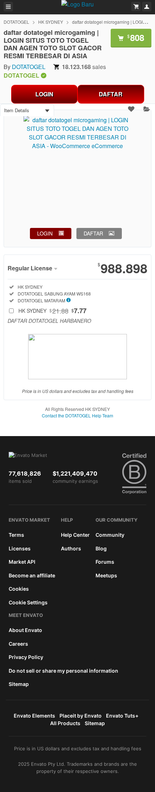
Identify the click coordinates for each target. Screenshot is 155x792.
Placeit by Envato (80, 716)
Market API (22, 562)
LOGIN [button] (45, 233)
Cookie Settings (28, 602)
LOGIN (44, 94)
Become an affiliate (32, 575)
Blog (101, 548)
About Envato (25, 630)
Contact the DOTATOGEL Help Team (77, 415)
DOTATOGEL (16, 22)
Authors (71, 548)
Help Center (75, 535)
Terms (16, 535)
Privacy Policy (26, 657)
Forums (105, 562)
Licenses (20, 548)
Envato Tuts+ (122, 716)
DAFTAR (111, 94)
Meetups (106, 575)
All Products (65, 723)
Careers (18, 644)
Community (110, 535)
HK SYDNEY (50, 22)
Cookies (19, 589)
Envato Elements (34, 716)
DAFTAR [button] (93, 233)
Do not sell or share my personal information (63, 671)
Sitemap (19, 684)
